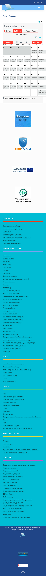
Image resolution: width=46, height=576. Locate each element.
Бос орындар (7, 444)
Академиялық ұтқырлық (11, 474)
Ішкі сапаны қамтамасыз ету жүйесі (16, 279)
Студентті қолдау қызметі (13, 503)
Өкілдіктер (6, 273)
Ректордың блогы (9, 308)
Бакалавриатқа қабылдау (12, 226)
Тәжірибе (6, 447)
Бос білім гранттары (10, 482)
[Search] (38, 37)
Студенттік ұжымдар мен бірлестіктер (16, 517)
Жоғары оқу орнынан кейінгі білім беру (17, 370)
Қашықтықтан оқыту (10, 375)
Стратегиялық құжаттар (11, 290)
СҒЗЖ (5, 408)
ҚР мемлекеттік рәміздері (12, 322)
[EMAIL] (42, 22)
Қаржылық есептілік (10, 276)
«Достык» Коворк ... (34, 51)
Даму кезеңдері (8, 259)
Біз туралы (6, 256)
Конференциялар (9, 402)
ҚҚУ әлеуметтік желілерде (12, 299)
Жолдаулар (7, 288)
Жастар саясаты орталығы (12, 508)
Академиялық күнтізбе (11, 471)
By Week (26, 31)
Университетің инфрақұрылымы (14, 345)
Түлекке (6, 441)
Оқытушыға (7, 267)
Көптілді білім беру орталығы (13, 511)
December (36, 42)
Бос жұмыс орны (9, 311)
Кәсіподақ (6, 351)
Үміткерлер (7, 411)
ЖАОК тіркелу (8, 497)
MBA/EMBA (7, 232)
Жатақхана (7, 514)
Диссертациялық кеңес (11, 405)
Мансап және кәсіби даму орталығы (16, 452)
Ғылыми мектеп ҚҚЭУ (11, 425)
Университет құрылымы (11, 302)
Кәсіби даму (7, 372)
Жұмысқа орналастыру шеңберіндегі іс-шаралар (20, 450)
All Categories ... (29, 98)
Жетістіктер (7, 264)
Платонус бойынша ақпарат (13, 488)
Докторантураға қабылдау (12, 235)
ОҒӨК (5, 378)
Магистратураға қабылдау (12, 229)
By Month (17, 31)
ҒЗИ (4, 423)
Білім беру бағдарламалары (13, 364)
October (8, 42)
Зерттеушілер (8, 414)
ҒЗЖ (4, 394)
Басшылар (6, 261)
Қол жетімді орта (9, 331)
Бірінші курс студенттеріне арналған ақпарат (19, 465)
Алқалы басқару (9, 282)
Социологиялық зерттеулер (13, 319)
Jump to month (21, 34)
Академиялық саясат (10, 468)
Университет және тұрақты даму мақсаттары (19, 343)
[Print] (39, 22)
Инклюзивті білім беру (11, 367)
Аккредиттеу (7, 325)
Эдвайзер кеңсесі (9, 485)
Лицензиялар (8, 328)
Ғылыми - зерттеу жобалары (13, 399)
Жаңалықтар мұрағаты (11, 293)
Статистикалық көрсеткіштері (13, 397)
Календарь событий (13, 98)
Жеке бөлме (8, 494)
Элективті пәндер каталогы (13, 477)
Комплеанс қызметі (10, 314)
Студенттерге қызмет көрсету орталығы (17, 505)
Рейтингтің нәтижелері (11, 479)
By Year (8, 31)
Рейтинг (5, 270)
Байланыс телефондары (12, 243)
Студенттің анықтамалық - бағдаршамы (17, 500)
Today (34, 31)
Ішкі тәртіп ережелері (10, 305)
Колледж (6, 285)
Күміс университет (9, 381)
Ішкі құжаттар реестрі (10, 334)
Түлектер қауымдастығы (12, 348)
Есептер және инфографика (13, 317)
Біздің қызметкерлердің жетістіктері (15, 296)
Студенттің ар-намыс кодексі (13, 491)
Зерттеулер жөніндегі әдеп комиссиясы (17, 428)
